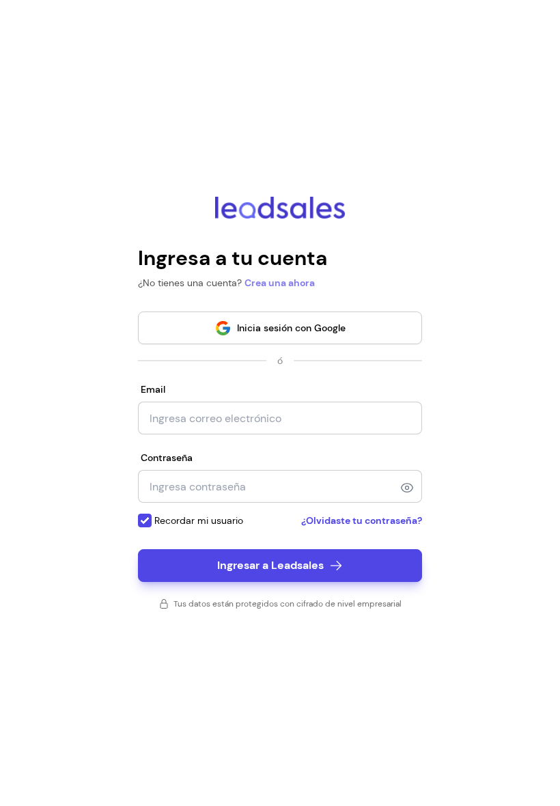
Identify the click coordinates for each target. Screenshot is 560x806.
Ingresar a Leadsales (270, 565)
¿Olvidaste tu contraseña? (361, 520)
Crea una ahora (279, 283)
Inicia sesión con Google (291, 328)
